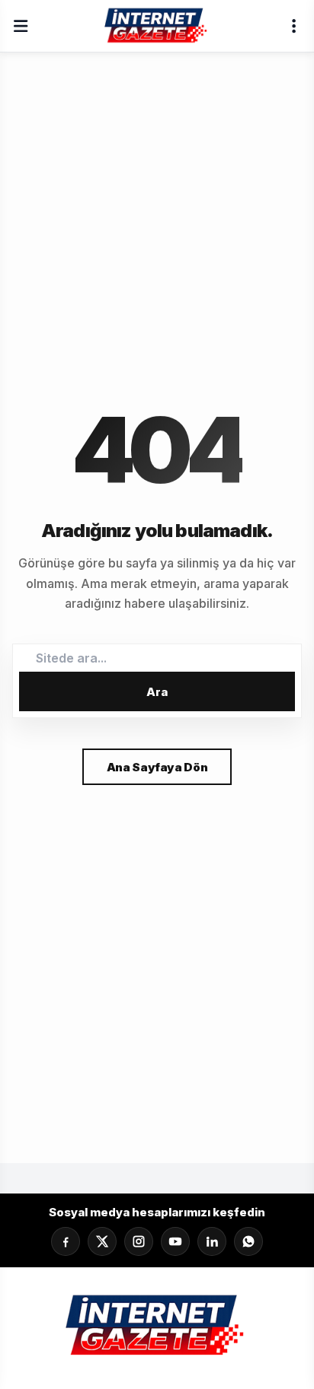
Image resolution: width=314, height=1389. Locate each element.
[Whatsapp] (248, 1241)
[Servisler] (293, 26)
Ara (157, 692)
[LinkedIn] (211, 1241)
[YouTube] (175, 1241)
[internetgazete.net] (157, 25)
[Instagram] (138, 1241)
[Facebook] (65, 1241)
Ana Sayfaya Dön (157, 767)
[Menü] (21, 26)
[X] (102, 1241)
